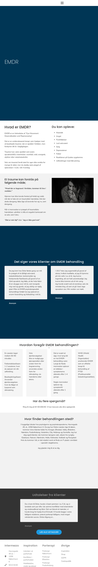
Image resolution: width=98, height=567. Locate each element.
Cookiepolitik (66, 561)
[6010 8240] (7, 565)
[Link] (14, 3)
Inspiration (30, 545)
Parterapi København (47, 552)
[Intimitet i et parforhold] (30, 552)
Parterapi (48, 545)
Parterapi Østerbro (46, 558)
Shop (63, 554)
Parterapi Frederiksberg (47, 564)
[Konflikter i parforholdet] (30, 558)
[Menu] (62, 3)
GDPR (63, 558)
